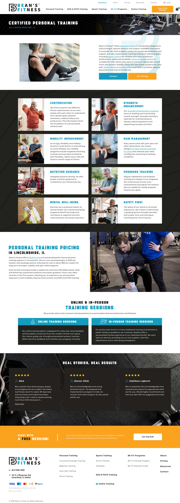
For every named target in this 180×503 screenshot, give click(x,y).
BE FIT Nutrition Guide (138, 466)
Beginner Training (67, 466)
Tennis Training (102, 461)
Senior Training (66, 476)
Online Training (138, 9)
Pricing (127, 3)
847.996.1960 (18, 470)
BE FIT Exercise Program (139, 461)
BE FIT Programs (136, 455)
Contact (153, 3)
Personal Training (68, 455)
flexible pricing (35, 258)
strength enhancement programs (143, 111)
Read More (19, 404)
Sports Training (104, 455)
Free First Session (162, 9)
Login (168, 3)
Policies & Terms (15, 491)
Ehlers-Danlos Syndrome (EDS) (118, 67)
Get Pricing (142, 76)
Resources (140, 3)
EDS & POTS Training (77, 9)
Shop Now (102, 3)
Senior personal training (142, 59)
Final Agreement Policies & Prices (22, 488)
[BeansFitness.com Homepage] (24, 7)
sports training (114, 57)
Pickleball (100, 466)
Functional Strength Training (72, 461)
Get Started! (148, 437)
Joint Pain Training (67, 471)
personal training (128, 46)
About (115, 3)
